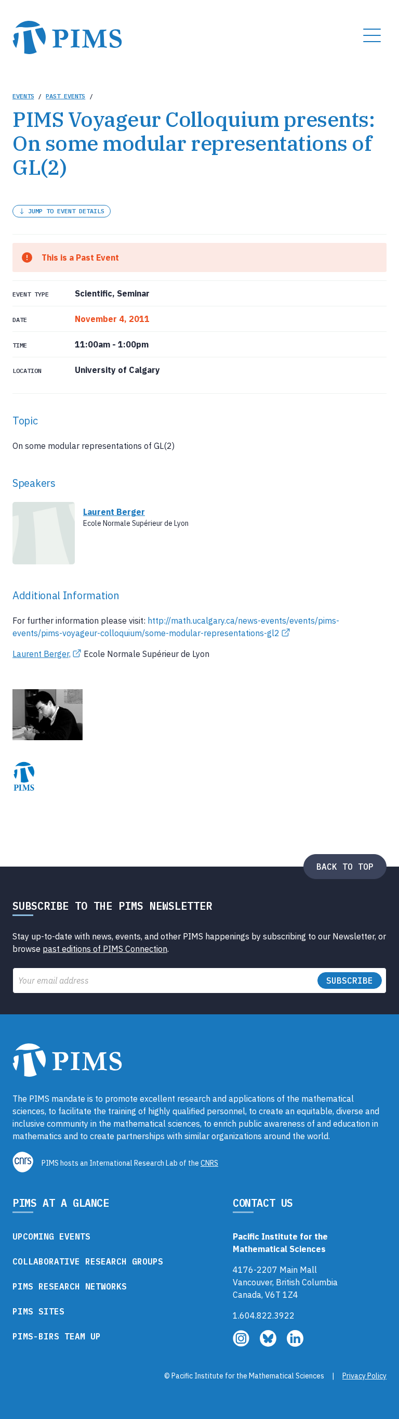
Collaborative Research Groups (87, 1261)
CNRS (209, 1163)
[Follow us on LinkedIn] (295, 1343)
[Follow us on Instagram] (242, 1343)
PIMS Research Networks (69, 1286)
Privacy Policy (364, 1376)
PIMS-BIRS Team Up (56, 1336)
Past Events (65, 96)
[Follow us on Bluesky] (269, 1343)
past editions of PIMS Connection (105, 949)
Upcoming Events (51, 1236)
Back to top (345, 866)
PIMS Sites (38, 1311)
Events (23, 96)
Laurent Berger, (41, 654)
